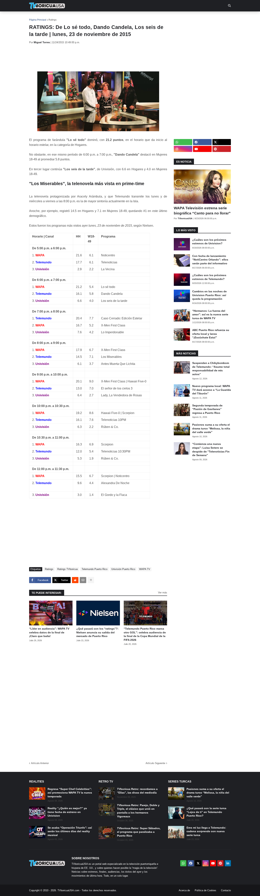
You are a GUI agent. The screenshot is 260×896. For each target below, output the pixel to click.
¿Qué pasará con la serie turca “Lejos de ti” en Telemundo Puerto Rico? (206, 812)
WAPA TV (144, 569)
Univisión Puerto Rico (123, 569)
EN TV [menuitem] (71, 17)
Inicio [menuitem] (36, 17)
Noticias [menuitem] (52, 17)
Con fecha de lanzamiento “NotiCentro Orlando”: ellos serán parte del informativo (210, 259)
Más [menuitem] (181, 17)
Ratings (53, 19)
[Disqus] (98, 702)
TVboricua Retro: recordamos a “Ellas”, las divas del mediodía (137, 790)
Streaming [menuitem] (128, 17)
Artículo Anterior (40, 763)
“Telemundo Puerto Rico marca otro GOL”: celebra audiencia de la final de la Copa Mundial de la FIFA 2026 (145, 634)
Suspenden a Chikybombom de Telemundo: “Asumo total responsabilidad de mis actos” (211, 368)
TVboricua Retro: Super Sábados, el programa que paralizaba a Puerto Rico (138, 832)
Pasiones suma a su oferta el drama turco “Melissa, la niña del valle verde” (211, 428)
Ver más (162, 592)
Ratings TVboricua (67, 569)
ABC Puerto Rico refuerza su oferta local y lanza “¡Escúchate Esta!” (210, 334)
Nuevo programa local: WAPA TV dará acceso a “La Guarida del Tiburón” (211, 389)
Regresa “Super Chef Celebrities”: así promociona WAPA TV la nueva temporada (70, 792)
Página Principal (37, 19)
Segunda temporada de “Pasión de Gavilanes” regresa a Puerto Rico (207, 409)
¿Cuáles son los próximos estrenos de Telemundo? (209, 277)
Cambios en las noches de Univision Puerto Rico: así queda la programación (209, 295)
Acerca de (184, 890)
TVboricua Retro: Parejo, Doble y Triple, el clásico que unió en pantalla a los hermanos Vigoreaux (138, 811)
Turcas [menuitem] (108, 17)
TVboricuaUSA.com (68, 890)
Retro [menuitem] (168, 17)
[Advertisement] (98, 57)
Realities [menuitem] (90, 17)
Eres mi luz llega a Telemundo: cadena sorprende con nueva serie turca (206, 831)
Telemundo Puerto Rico (94, 569)
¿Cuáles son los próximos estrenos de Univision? (209, 241)
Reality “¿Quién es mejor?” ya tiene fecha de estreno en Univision (67, 812)
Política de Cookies (205, 890)
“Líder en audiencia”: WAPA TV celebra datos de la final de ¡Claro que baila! (49, 632)
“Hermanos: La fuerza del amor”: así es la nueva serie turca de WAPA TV (210, 314)
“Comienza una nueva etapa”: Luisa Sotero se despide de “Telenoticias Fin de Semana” (211, 449)
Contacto (226, 890)
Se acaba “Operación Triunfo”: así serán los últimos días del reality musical (70, 831)
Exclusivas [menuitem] (149, 17)
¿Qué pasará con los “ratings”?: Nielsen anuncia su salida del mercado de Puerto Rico (97, 632)
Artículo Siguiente (155, 763)
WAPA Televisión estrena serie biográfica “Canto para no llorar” (202, 210)
